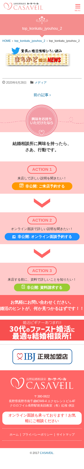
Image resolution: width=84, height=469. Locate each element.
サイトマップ (65, 434)
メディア (41, 82)
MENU (78, 11)
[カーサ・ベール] (23, 8)
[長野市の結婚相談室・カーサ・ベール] (42, 391)
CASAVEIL (46, 453)
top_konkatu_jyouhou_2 (29, 41)
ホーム (14, 434)
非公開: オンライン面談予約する (45, 237)
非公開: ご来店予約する (45, 186)
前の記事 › (42, 95)
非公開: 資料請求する (45, 287)
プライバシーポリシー (37, 434)
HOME (6, 41)
